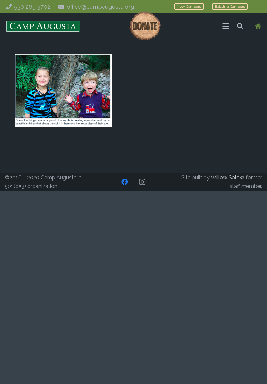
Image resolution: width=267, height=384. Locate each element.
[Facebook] (125, 182)
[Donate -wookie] (144, 26)
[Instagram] (142, 182)
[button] (225, 26)
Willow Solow (227, 177)
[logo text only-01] (43, 26)
